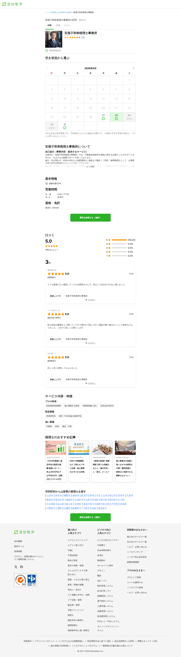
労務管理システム (105, 611)
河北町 (95, 499)
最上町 (69, 504)
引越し (71, 550)
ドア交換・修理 (75, 600)
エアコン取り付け (76, 545)
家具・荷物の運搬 (76, 584)
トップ (48, 12)
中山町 (86, 499)
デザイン (101, 570)
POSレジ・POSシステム (108, 621)
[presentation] (49, 25)
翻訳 (99, 575)
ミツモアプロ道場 (135, 587)
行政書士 (101, 545)
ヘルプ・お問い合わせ (137, 547)
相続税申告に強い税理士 (79, 630)
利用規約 (28, 641)
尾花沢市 (59, 499)
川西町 (50, 508)
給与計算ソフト (104, 591)
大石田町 (51, 504)
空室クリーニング (76, 610)
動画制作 (101, 560)
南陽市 (69, 499)
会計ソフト (102, 580)
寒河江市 (94, 495)
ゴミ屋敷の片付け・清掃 (79, 595)
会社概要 (18, 541)
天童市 (129, 495)
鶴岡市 (67, 495)
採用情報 (18, 551)
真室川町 (87, 504)
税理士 (55, 12)
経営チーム (19, 546)
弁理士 (100, 555)
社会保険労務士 (104, 550)
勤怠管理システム (105, 586)
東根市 (50, 499)
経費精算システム (105, 596)
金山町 (60, 504)
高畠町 (123, 504)
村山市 (112, 495)
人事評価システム (105, 606)
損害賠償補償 (133, 562)
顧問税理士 (73, 625)
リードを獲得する (135, 582)
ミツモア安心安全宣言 (137, 557)
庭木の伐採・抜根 (76, 565)
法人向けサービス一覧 (137, 541)
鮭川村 (106, 504)
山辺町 (78, 499)
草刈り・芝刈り (75, 589)
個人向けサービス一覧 (137, 536)
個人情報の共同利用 (59, 645)
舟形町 (78, 504)
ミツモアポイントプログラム (85, 645)
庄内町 (93, 508)
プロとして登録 (134, 577)
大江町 (121, 499)
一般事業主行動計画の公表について (117, 645)
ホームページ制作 (105, 565)
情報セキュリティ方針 (147, 641)
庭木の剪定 (73, 560)
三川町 (84, 508)
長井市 (121, 495)
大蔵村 (97, 504)
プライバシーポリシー (45, 641)
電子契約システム (105, 601)
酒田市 (75, 495)
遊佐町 (101, 508)
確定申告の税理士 (76, 620)
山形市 (69, 12)
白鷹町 (67, 508)
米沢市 (58, 495)
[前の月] (47, 68)
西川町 (104, 499)
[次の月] (133, 68)
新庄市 (84, 495)
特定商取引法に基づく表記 (99, 641)
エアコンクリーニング (78, 540)
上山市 (104, 495)
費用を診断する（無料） (90, 218)
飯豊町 (75, 508)
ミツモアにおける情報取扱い (71, 641)
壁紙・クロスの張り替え (79, 579)
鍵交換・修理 (74, 605)
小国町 (58, 508)
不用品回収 (73, 555)
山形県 (62, 12)
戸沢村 (114, 504)
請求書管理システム (106, 616)
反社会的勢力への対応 (124, 641)
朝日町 (112, 499)
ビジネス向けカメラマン (108, 540)
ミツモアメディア (135, 552)
